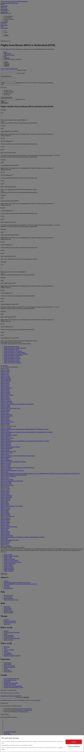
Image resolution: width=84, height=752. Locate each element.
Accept (74, 742)
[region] (42, 743)
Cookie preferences (74, 746)
